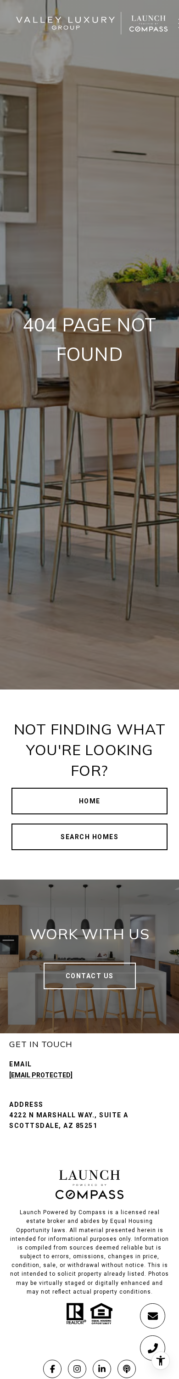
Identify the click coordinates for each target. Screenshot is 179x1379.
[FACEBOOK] (52, 1369)
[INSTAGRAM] (77, 1369)
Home (90, 801)
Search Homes (89, 837)
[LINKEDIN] (102, 1369)
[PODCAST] (126, 1369)
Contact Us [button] (90, 976)
